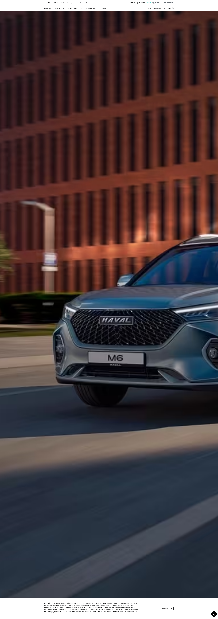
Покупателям (59, 8)
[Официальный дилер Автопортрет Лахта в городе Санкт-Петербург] (163, 3)
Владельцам (72, 8)
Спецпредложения (88, 8)
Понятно (165, 608)
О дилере (102, 8)
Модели (47, 8)
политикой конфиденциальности (84, 609)
